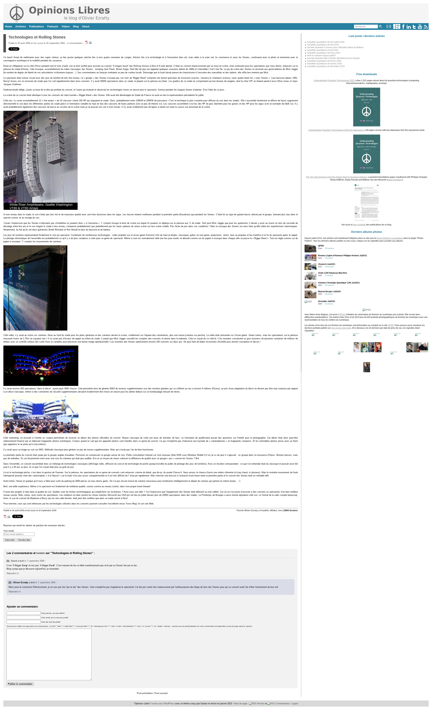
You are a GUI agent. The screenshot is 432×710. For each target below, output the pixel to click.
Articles (260, 703)
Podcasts (52, 26)
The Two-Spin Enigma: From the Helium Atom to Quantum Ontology (336, 177)
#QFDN (341, 314)
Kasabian (185, 214)
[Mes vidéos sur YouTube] (420, 28)
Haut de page (240, 703)
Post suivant (161, 693)
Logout (295, 703)
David (14, 561)
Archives (20, 26)
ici (160, 103)
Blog (76, 26)
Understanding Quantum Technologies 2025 (334, 81)
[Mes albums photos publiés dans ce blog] (396, 28)
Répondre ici (13, 573)
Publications (36, 26)
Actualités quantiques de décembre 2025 (326, 66)
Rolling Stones (141, 66)
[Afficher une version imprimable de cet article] (90, 43)
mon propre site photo (341, 328)
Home (8, 26)
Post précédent (145, 693)
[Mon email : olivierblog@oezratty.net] (389, 28)
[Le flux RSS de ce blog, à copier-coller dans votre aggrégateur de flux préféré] (425, 28)
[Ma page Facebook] (403, 28)
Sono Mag (131, 503)
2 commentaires (75, 43)
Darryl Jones (10, 81)
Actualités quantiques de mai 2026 (323, 45)
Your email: (8, 531)
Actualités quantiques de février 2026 (324, 61)
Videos (66, 26)
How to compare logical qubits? (321, 56)
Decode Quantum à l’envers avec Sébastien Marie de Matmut (335, 47)
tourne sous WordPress (163, 703)
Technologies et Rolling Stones (37, 37)
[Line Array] (40, 209)
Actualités (264, 510)
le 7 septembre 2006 (34, 561)
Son (280, 510)
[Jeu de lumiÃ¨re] (40, 385)
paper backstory (394, 180)
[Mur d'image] (35, 329)
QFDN (391, 325)
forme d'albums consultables (390, 238)
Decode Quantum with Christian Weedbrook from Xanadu (333, 58)
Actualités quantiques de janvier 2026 (324, 64)
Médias (273, 510)
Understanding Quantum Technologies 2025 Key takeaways (335, 130)
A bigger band (120, 66)
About (85, 26)
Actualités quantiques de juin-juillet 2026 (325, 42)
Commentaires (282, 703)
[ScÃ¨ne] (40, 432)
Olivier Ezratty (251, 510)
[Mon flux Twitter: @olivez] (414, 28)
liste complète (359, 225)
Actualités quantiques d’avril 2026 (322, 50)
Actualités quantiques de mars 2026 (323, 53)
